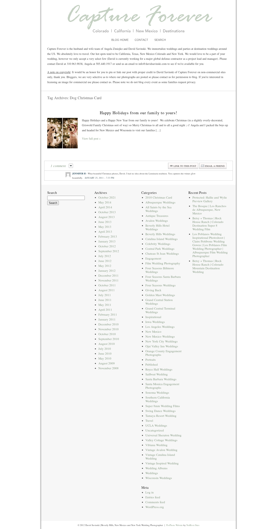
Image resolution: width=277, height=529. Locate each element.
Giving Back (153, 290)
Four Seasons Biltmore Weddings (159, 270)
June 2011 (105, 300)
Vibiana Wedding (156, 445)
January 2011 (107, 319)
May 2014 (104, 202)
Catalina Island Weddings (161, 239)
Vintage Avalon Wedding (161, 450)
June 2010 (105, 353)
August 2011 (106, 290)
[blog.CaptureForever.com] (139, 35)
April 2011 (105, 309)
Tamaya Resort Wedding (160, 416)
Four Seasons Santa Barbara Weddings (163, 278)
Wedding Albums (156, 468)
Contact (141, 39)
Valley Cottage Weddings (161, 440)
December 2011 (108, 275)
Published (151, 364)
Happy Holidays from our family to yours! (138, 112)
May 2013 (104, 227)
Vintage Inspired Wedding (162, 463)
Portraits (150, 359)
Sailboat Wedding (156, 374)
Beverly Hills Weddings (160, 234)
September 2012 (108, 251)
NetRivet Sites (192, 525)
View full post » (91, 138)
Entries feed (152, 497)
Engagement (153, 258)
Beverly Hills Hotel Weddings (157, 227)
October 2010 (107, 334)
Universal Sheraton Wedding (163, 435)
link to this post (185, 165)
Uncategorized (154, 430)
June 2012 (105, 261)
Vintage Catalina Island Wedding (160, 456)
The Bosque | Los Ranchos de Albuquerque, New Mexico (209, 209)
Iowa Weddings (155, 322)
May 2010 (104, 358)
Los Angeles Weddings (160, 327)
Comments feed (155, 502)
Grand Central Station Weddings (159, 301)
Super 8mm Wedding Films (162, 406)
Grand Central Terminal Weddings (160, 310)
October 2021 (107, 197)
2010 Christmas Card (158, 197)
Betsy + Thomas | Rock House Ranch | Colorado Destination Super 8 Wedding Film (207, 223)
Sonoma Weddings (157, 392)
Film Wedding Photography (162, 263)
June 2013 (105, 222)
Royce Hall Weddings (158, 369)
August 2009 (106, 363)
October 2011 (107, 285)
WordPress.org (154, 507)
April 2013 (105, 231)
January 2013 (107, 241)
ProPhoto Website (174, 525)
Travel (149, 420)
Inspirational (153, 317)
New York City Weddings (161, 341)
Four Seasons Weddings (160, 285)
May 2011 (104, 305)
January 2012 (107, 270)
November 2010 (108, 329)
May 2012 (104, 266)
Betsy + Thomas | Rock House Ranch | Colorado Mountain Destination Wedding (207, 266)
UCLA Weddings (156, 425)
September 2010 (108, 339)
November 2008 (108, 368)
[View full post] (62, 133)
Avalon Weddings (156, 220)
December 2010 (108, 324)
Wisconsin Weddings (158, 478)
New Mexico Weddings (160, 336)
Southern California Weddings (157, 399)
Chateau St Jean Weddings (162, 253)
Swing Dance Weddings (160, 411)
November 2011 (108, 280)
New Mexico (153, 331)
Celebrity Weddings (157, 244)
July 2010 (104, 349)
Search (160, 39)
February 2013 (107, 236)
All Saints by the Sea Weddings (158, 209)
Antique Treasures (156, 216)
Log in (149, 492)
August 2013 (106, 217)
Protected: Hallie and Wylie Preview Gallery (209, 199)
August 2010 (106, 344)
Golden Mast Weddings (160, 295)
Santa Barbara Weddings (160, 379)
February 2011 (107, 314)
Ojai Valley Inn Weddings (161, 346)
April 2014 (105, 207)
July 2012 (104, 256)
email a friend (215, 165)
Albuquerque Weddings (160, 202)
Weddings (151, 473)
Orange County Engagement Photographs (163, 353)
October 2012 (107, 246)
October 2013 (107, 212)
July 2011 (104, 295)
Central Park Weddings (159, 249)
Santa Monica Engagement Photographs (162, 386)
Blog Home (120, 39)
